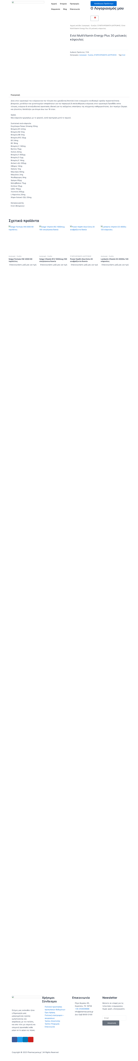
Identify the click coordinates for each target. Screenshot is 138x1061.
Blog (65, 9)
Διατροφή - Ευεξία (89, 26)
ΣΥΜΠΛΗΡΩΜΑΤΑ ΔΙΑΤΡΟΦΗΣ (109, 26)
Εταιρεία (63, 4)
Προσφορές (74, 4)
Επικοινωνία (75, 9)
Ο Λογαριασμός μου (107, 8)
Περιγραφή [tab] (15, 95)
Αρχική (54, 4)
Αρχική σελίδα (75, 26)
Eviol (123, 55)
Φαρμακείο (55, 9)
